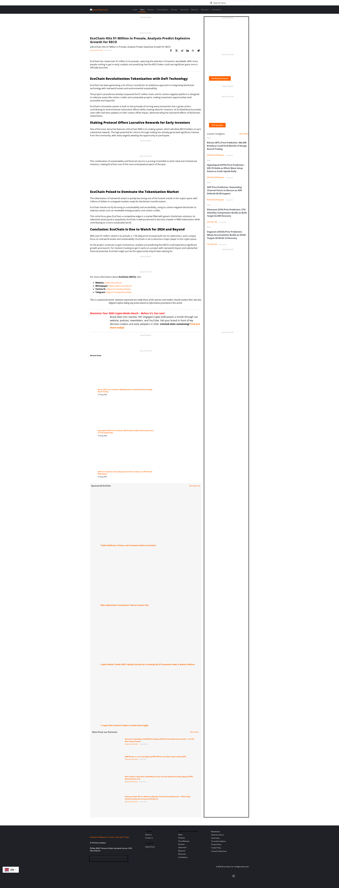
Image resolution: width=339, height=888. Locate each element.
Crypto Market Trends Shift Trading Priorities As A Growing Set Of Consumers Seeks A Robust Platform (148, 664)
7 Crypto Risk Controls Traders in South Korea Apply (124, 725)
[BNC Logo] (114, 832)
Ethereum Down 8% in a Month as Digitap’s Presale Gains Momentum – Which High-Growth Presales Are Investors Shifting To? (158, 797)
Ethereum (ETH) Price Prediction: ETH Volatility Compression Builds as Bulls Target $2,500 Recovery (227, 212)
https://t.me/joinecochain (119, 292)
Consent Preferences (219, 851)
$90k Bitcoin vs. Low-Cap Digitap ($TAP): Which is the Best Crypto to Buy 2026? (155, 756)
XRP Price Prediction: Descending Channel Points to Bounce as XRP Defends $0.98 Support (224, 190)
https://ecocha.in (113, 282)
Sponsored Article (96, 50)
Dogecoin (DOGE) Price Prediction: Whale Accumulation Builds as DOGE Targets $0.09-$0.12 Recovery (226, 235)
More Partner (194, 732)
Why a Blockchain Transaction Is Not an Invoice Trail (124, 605)
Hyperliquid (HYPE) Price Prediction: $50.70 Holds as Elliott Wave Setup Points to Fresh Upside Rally (225, 168)
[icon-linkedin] (100, 859)
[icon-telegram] (96, 859)
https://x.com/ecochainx (118, 289)
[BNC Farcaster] (122, 859)
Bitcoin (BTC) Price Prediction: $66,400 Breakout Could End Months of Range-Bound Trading (227, 145)
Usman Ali (212, 221)
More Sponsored (194, 486)
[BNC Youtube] (109, 859)
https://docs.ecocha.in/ (120, 285)
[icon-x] (104, 859)
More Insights (244, 134)
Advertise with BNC (146, 33)
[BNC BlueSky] (117, 859)
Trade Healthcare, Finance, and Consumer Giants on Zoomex (128, 545)
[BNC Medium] (113, 859)
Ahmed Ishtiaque (215, 155)
